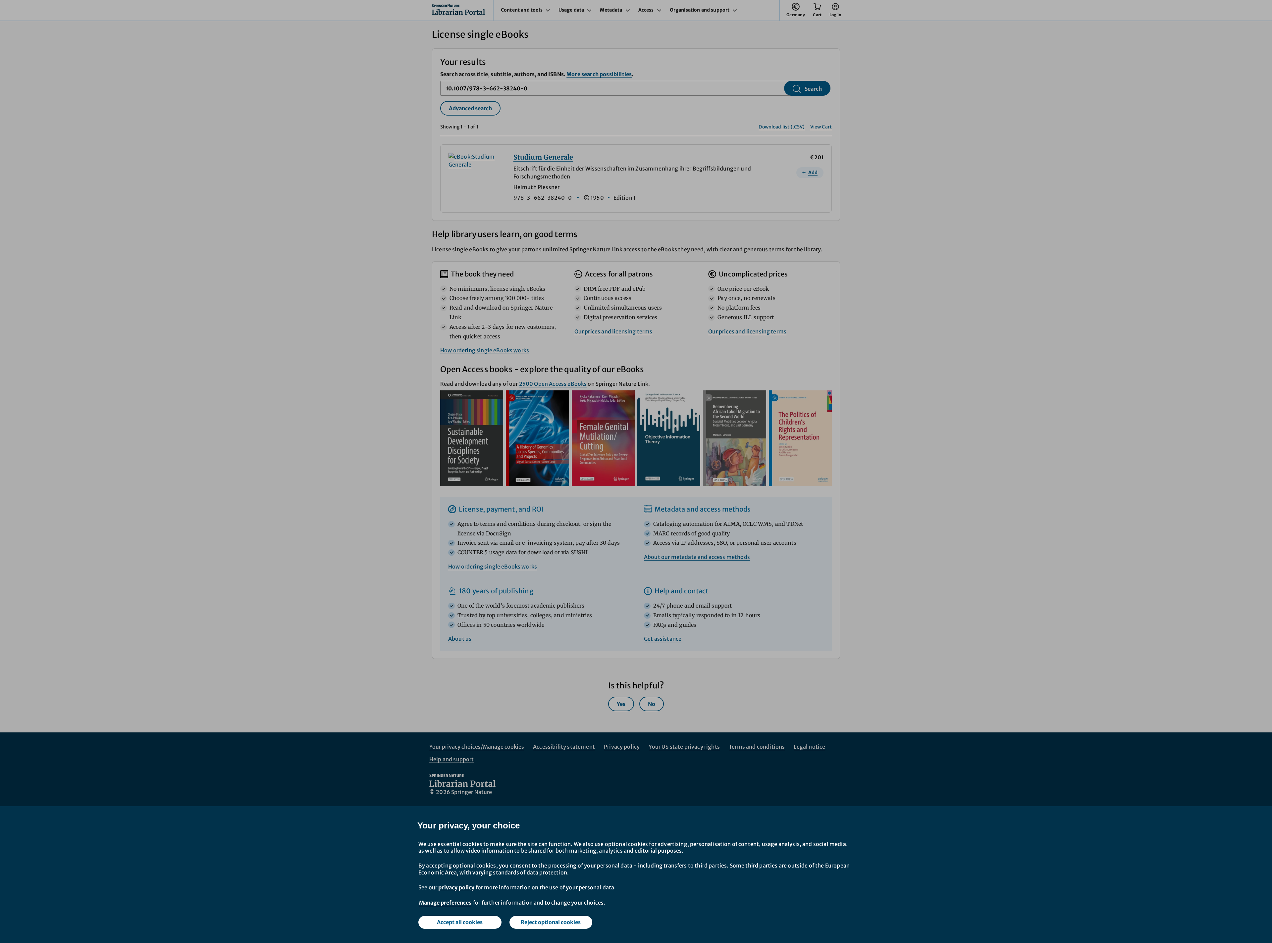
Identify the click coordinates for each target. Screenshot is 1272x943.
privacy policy (456, 887)
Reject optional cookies (551, 922)
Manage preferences (445, 902)
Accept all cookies (460, 922)
